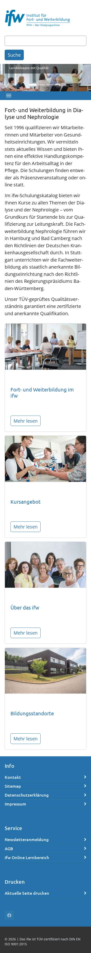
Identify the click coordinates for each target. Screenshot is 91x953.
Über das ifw (24, 607)
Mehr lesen (26, 420)
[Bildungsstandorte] (45, 670)
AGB (9, 848)
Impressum (15, 803)
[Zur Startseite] (37, 19)
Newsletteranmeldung (27, 839)
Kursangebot (25, 502)
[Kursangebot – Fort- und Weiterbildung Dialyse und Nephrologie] (45, 458)
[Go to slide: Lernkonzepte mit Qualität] (32, 85)
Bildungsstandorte (32, 713)
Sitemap (13, 786)
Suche (14, 55)
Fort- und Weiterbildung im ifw (42, 392)
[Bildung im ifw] (45, 346)
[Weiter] (86, 77)
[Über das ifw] (45, 564)
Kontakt (13, 777)
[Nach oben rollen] (79, 941)
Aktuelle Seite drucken (27, 893)
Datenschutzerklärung (27, 795)
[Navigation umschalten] (9, 96)
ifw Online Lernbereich (27, 857)
